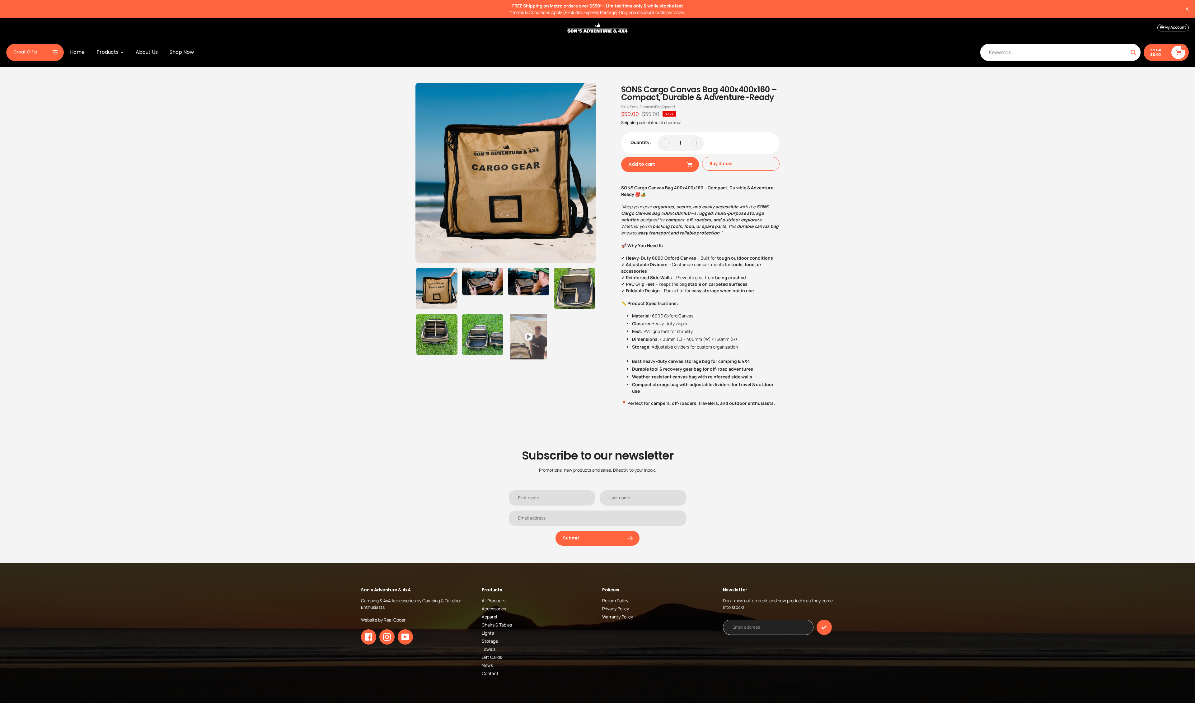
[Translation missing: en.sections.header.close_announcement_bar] (1187, 9)
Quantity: (640, 142)
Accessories (494, 609)
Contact (490, 673)
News (487, 665)
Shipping (629, 122)
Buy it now (721, 163)
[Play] (505, 173)
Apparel (489, 617)
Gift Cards (492, 657)
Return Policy (615, 601)
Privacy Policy (615, 609)
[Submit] (824, 627)
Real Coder (394, 620)
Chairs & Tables (497, 625)
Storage (490, 641)
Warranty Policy (617, 617)
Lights (488, 633)
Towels (488, 649)
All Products (493, 601)
